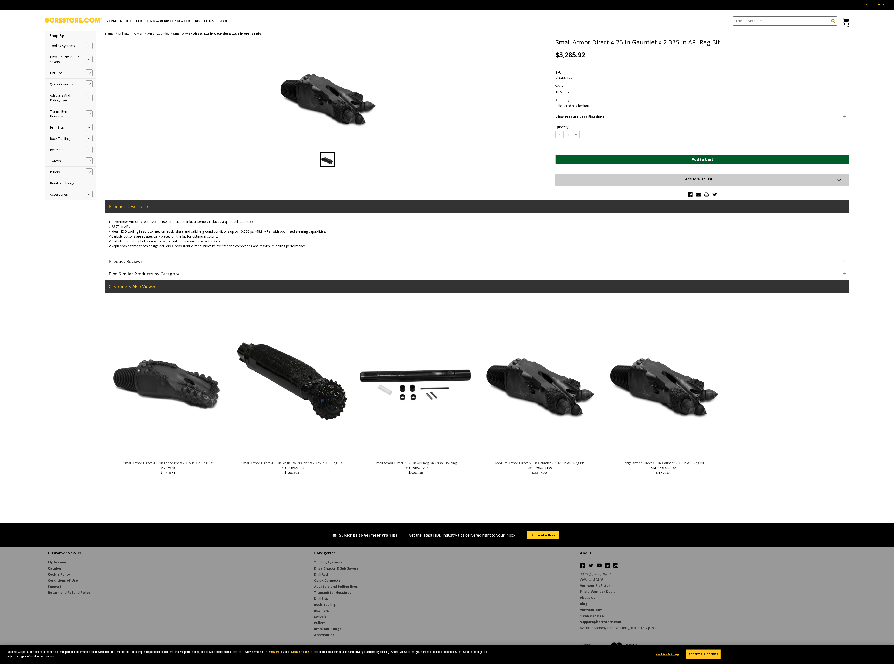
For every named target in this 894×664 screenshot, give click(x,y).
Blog (223, 20)
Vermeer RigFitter (124, 20)
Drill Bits (57, 127)
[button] (702, 117)
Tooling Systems (62, 46)
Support (882, 4)
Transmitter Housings (59, 113)
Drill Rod (56, 73)
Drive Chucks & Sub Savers (64, 59)
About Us (204, 20)
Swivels (55, 161)
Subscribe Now (543, 535)
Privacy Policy (274, 652)
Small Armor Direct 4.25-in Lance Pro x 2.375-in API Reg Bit (168, 463)
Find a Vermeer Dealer (168, 20)
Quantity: (562, 127)
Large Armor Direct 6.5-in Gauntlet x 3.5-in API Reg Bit (663, 463)
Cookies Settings (667, 654)
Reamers (56, 150)
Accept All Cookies (703, 654)
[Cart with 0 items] (845, 21)
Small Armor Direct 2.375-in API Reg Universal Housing (416, 463)
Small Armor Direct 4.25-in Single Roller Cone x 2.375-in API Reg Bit (291, 463)
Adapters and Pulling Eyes (60, 97)
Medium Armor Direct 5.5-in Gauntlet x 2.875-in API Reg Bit (539, 463)
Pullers (55, 172)
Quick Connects (61, 84)
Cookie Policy (300, 652)
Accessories (59, 194)
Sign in (868, 4)
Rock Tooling (60, 138)
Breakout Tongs (62, 183)
